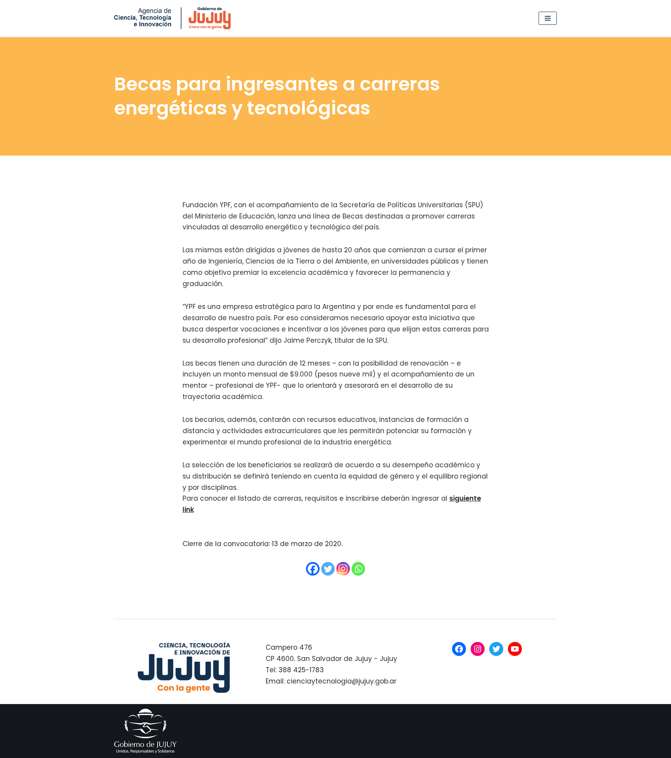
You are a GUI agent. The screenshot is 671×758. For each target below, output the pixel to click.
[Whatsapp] (358, 569)
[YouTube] (515, 649)
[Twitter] (328, 569)
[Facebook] (313, 569)
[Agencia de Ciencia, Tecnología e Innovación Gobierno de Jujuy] (174, 18)
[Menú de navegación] (548, 18)
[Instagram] (343, 569)
